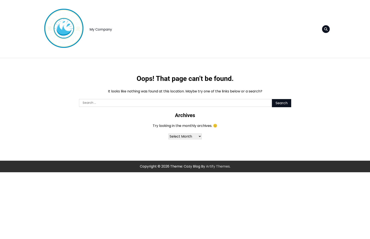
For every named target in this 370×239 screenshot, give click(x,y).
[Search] (326, 29)
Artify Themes (218, 166)
